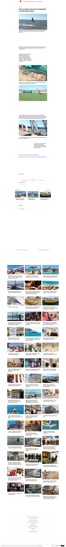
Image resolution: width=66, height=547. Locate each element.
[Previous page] (28, 502)
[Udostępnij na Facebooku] (19, 184)
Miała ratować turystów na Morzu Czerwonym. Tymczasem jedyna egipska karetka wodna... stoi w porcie (45, 199)
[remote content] (33, 39)
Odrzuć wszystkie (57, 545)
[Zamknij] (65, 545)
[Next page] (38, 502)
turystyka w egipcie (33, 180)
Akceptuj (62, 545)
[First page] (26, 502)
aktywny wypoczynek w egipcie (25, 180)
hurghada (38, 180)
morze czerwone (42, 180)
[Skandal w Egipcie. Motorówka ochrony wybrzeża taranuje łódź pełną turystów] (33, 194)
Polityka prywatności (40, 545)
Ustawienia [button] (53, 545)
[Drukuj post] (24, 184)
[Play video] (33, 164)
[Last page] (39, 502)
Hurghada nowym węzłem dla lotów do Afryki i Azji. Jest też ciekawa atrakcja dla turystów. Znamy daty (20, 199)
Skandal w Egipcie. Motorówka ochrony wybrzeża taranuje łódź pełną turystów (32, 199)
